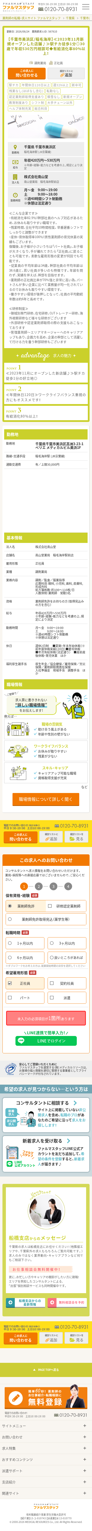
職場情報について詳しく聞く (46, 799)
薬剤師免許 (26, 905)
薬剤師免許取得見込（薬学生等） (46, 919)
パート (25, 997)
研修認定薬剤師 (68, 905)
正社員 (25, 983)
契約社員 (67, 983)
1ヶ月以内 (25, 943)
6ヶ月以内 (25, 957)
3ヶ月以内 (67, 943)
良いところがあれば (68, 957)
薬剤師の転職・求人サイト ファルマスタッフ (31, 18)
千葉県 (70, 18)
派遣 (67, 997)
